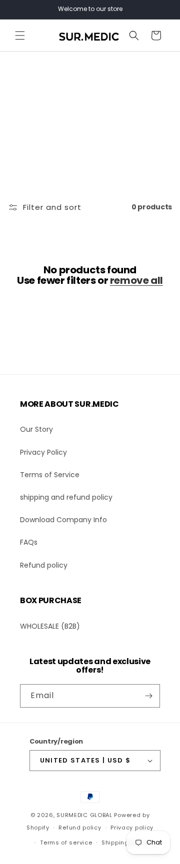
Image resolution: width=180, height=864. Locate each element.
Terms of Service (50, 475)
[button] (20, 35)
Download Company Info (63, 520)
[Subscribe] (149, 696)
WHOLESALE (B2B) (50, 626)
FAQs (29, 542)
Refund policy (44, 565)
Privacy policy (132, 828)
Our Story (36, 429)
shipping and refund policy (66, 497)
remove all (136, 280)
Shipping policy (126, 843)
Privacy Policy (43, 452)
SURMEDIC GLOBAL (84, 815)
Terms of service (66, 843)
